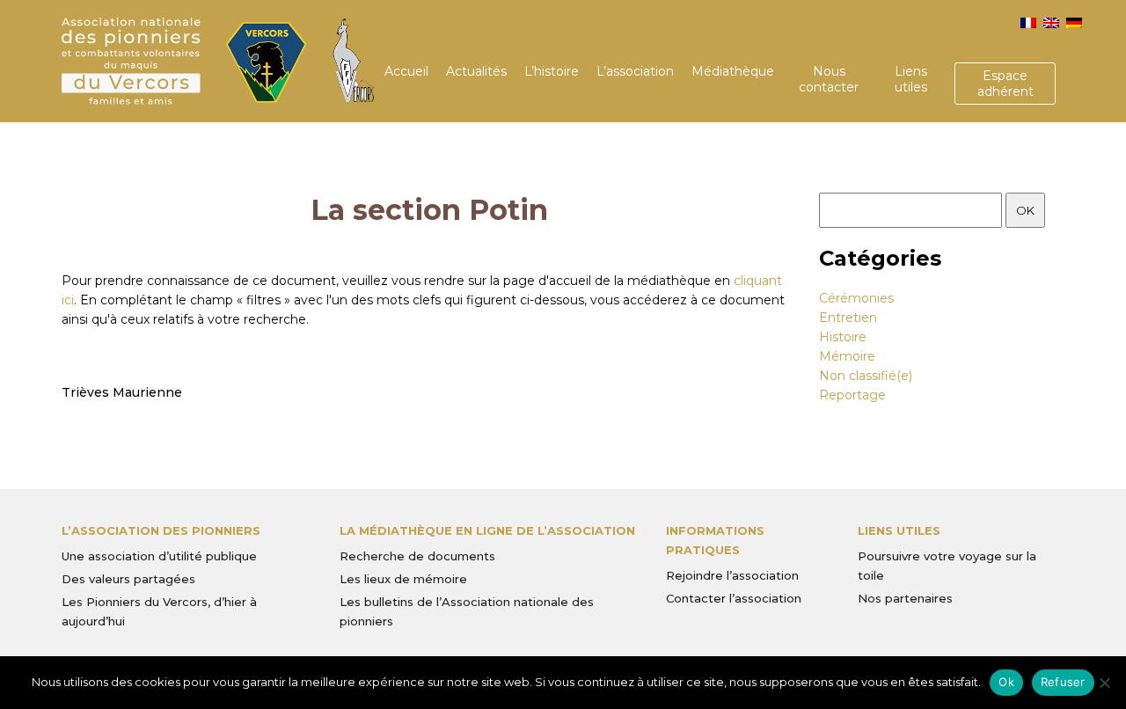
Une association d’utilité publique (159, 556)
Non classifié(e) (865, 376)
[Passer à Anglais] (1051, 23)
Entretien (848, 317)
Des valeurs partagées (128, 579)
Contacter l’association (733, 598)
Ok (1006, 682)
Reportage (852, 395)
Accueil (406, 71)
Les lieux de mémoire (403, 579)
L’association (635, 71)
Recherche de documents (417, 556)
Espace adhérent (1005, 83)
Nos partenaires (905, 598)
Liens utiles (911, 79)
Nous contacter (829, 79)
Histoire (842, 337)
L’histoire (551, 71)
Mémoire (847, 356)
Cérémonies (856, 298)
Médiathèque (732, 71)
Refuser (1063, 682)
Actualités (476, 71)
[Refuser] (1104, 682)
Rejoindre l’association (732, 575)
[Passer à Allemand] (1074, 23)
